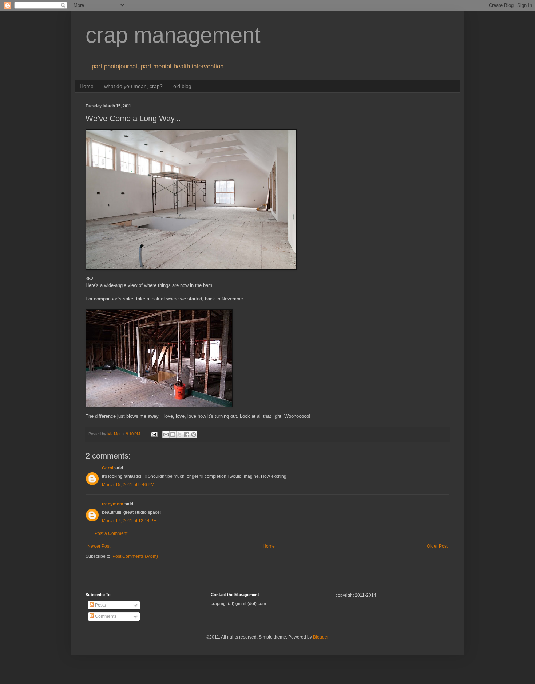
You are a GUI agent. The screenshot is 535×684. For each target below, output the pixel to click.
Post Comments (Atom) (135, 556)
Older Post (437, 546)
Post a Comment (111, 533)
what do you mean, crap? (133, 86)
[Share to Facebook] (186, 434)
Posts (100, 605)
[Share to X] (179, 434)
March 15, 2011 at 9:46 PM (128, 484)
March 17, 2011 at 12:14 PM (129, 520)
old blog (182, 86)
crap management (173, 35)
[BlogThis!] (173, 434)
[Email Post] (154, 434)
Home (87, 86)
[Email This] (166, 434)
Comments (105, 616)
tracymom (112, 504)
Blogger (320, 637)
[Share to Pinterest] (193, 434)
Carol (107, 468)
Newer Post (98, 546)
